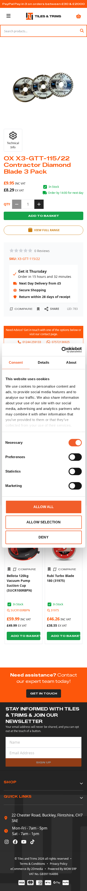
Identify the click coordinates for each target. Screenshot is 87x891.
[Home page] (43, 16)
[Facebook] (15, 841)
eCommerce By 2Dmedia (26, 869)
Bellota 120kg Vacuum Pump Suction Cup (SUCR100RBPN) (19, 582)
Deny (43, 537)
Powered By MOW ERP (62, 869)
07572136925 (61, 342)
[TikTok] (32, 841)
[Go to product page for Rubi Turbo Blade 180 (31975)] (63, 548)
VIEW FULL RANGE (47, 230)
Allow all (43, 507)
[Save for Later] (38, 309)
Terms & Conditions (32, 864)
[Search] (82, 31)
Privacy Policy (58, 864)
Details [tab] (43, 362)
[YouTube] (24, 841)
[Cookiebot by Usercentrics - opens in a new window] (62, 350)
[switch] (75, 457)
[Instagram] (7, 841)
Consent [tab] (16, 362)
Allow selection (43, 522)
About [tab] (71, 362)
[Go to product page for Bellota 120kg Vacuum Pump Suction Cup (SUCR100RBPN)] (23, 548)
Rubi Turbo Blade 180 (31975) (60, 578)
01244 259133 (32, 342)
